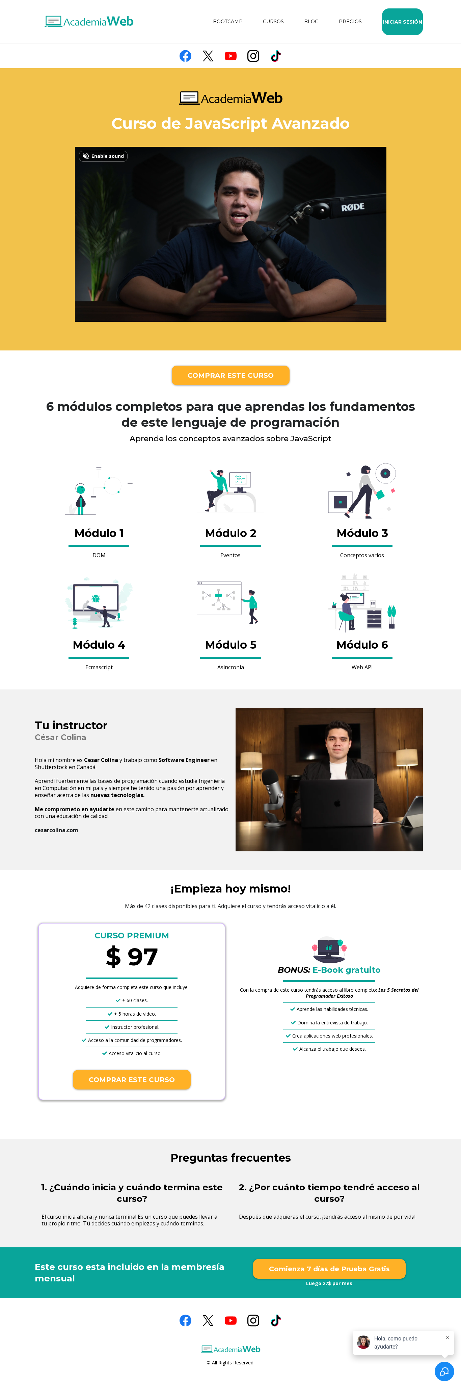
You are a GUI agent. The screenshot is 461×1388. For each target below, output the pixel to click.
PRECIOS (350, 22)
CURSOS (273, 22)
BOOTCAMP (228, 22)
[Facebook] (185, 56)
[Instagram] (253, 56)
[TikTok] (276, 56)
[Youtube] (230, 56)
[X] (208, 56)
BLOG (311, 22)
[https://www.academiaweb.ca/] (88, 22)
